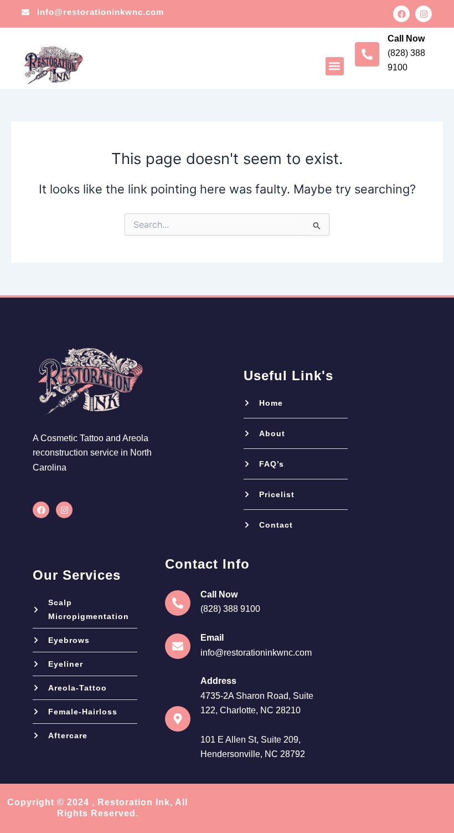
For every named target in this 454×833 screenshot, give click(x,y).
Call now (406, 38)
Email (212, 637)
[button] (335, 66)
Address (218, 681)
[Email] (177, 646)
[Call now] (367, 54)
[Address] (177, 719)
